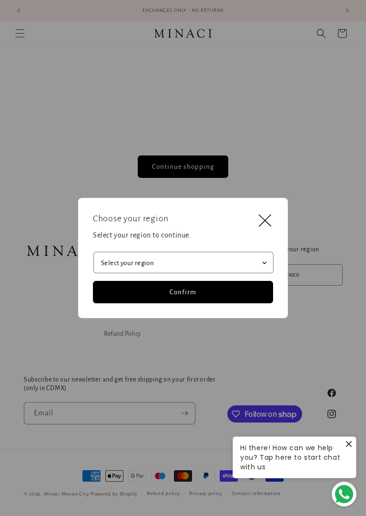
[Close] (264, 220)
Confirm (183, 292)
